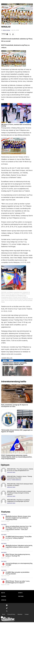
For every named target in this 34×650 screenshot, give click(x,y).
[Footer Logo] (8, 618)
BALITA (3, 592)
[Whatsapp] (13, 34)
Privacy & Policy (11, 614)
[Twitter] (10, 34)
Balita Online (6, 30)
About (3, 614)
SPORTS (20, 592)
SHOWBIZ (3, 596)
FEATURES (20, 596)
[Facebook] (7, 34)
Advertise (20, 614)
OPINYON (3, 600)
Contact (27, 614)
